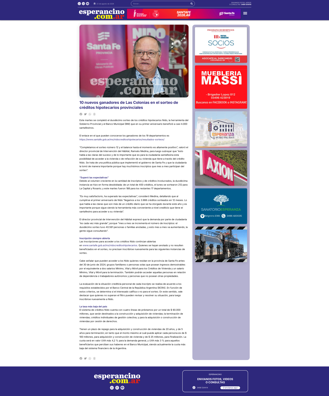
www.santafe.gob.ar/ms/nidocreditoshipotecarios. (110, 245)
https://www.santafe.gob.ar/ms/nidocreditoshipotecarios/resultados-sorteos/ (121, 139)
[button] (81, 114)
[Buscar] (191, 3)
